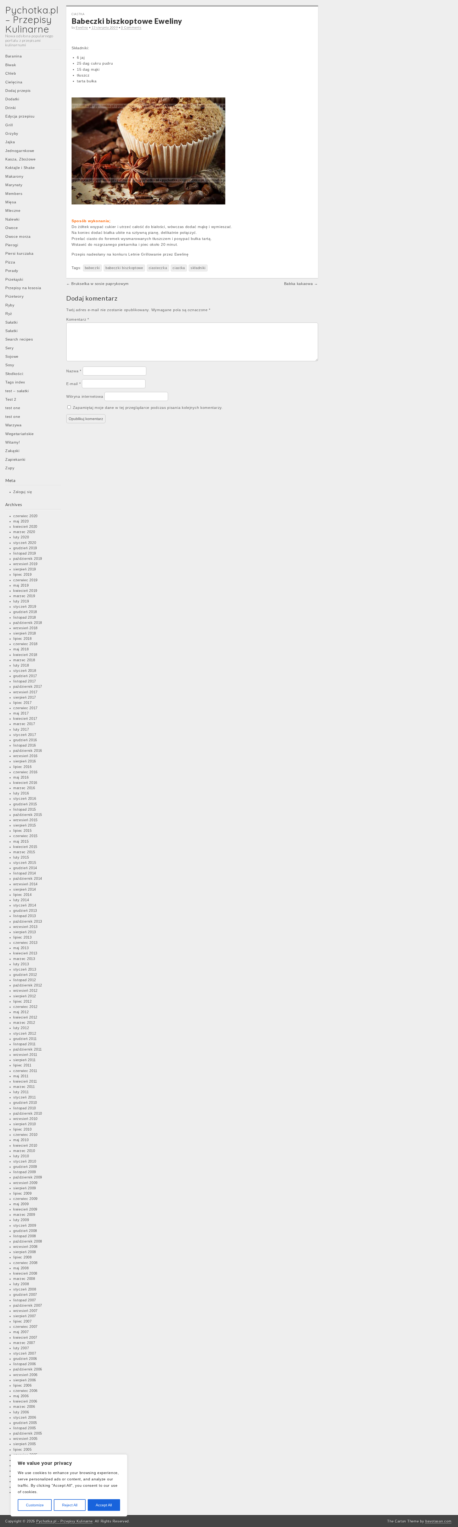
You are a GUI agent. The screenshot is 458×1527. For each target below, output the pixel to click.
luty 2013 (21, 964)
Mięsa (10, 202)
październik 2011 (27, 1049)
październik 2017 (27, 687)
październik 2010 (27, 1113)
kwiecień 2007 (25, 1338)
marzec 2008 (24, 1279)
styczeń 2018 (24, 671)
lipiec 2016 (22, 767)
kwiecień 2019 (25, 591)
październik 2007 (27, 1305)
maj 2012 (21, 1012)
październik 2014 (27, 879)
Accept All (104, 1505)
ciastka (179, 268)
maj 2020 (21, 521)
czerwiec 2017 (25, 708)
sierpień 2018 (24, 633)
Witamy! (12, 442)
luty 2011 (21, 1092)
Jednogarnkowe (19, 151)
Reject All (69, 1505)
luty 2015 (21, 857)
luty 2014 (21, 900)
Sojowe (12, 356)
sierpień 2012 (24, 996)
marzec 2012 (24, 1023)
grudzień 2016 (25, 740)
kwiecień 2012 (25, 1017)
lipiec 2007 (22, 1321)
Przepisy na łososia (23, 288)
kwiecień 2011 (25, 1081)
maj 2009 (21, 1204)
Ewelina (82, 27)
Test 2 (10, 399)
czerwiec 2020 (25, 516)
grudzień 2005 (25, 1423)
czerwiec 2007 (25, 1327)
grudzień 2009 (25, 1167)
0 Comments (131, 27)
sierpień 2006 (24, 1380)
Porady (11, 271)
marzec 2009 (24, 1215)
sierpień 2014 (24, 889)
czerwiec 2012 (25, 1007)
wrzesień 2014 (25, 884)
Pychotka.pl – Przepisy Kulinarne (32, 19)
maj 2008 (21, 1268)
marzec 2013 (24, 959)
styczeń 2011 (24, 1097)
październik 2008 (27, 1241)
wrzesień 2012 (25, 991)
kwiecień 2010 (25, 1146)
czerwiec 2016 (25, 772)
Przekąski (14, 279)
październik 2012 (27, 985)
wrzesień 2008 (25, 1247)
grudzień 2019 (25, 548)
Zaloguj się (22, 492)
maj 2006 (21, 1396)
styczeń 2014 (24, 905)
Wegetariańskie (19, 434)
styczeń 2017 (24, 735)
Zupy (10, 468)
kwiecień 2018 (25, 655)
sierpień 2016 (24, 761)
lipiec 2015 (22, 831)
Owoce (11, 228)
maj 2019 (21, 585)
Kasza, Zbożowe (20, 159)
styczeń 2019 (24, 607)
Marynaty (14, 185)
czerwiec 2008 (25, 1263)
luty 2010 (21, 1156)
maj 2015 (21, 841)
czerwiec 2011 (25, 1071)
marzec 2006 (24, 1407)
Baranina (13, 56)
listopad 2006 (24, 1364)
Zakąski (12, 451)
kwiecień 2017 (25, 719)
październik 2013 (27, 921)
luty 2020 (21, 537)
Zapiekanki (15, 459)
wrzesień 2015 (25, 820)
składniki (198, 268)
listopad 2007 (24, 1300)
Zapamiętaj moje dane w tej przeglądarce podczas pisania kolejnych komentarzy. (148, 407)
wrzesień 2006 (25, 1375)
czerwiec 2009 (25, 1199)
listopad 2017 (24, 681)
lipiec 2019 (22, 575)
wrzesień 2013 (25, 927)
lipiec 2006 (22, 1385)
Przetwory (14, 296)
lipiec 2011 (22, 1065)
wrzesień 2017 (25, 692)
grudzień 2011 (25, 1039)
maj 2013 (21, 948)
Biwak (10, 65)
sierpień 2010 (24, 1124)
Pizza (10, 262)
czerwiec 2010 (25, 1135)
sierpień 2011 (24, 1060)
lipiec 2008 (22, 1257)
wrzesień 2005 (25, 1439)
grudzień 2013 (25, 911)
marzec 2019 (24, 596)
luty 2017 (21, 729)
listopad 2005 (24, 1428)
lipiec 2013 (22, 937)
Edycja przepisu (20, 116)
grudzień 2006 (25, 1359)
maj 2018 (21, 649)
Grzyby (11, 133)
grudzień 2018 (25, 612)
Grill (9, 125)
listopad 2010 (24, 1108)
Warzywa (13, 425)
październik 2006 (27, 1369)
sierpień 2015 (24, 825)
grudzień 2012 (25, 975)
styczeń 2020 (24, 543)
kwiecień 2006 (25, 1401)
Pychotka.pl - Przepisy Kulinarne (64, 1521)
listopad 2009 (24, 1172)
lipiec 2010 (22, 1129)
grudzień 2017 (25, 676)
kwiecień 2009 (25, 1209)
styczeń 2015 (24, 863)
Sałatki (11, 322)
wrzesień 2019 (25, 564)
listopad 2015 (24, 809)
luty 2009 (21, 1220)
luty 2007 (21, 1348)
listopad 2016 (24, 745)
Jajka (10, 142)
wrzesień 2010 (25, 1119)
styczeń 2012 (24, 1033)
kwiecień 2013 (25, 953)
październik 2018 (27, 623)
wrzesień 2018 (25, 628)
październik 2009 (27, 1177)
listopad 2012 (24, 980)
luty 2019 (21, 601)
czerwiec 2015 (25, 836)
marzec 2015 (24, 852)
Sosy (9, 365)
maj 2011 (21, 1076)
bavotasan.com (438, 1521)
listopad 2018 (24, 617)
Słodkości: (14, 374)
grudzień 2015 (25, 804)
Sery (9, 348)
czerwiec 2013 (25, 943)
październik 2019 (27, 559)
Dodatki (12, 99)
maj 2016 (21, 777)
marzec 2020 (24, 532)
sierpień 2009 (24, 1188)
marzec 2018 (24, 660)
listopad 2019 (24, 553)
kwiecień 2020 (25, 527)
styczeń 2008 (24, 1289)
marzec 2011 (24, 1087)
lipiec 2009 (22, 1193)
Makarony (14, 176)
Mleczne (13, 210)
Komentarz (77, 319)
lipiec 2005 (22, 1450)
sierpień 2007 (24, 1316)
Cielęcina (13, 82)
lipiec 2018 (22, 639)
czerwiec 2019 (25, 580)
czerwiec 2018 (25, 644)
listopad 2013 (24, 916)
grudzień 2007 (25, 1295)
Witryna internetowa (84, 396)
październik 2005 (27, 1433)
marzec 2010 (24, 1151)
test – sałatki (17, 391)
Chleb (10, 73)
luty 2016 (21, 793)
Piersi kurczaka (19, 253)
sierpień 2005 (24, 1444)
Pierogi (11, 245)
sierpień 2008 (24, 1252)
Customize (35, 1505)
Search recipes (19, 339)
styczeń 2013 (24, 969)
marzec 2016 (24, 788)
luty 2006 (21, 1412)
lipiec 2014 (22, 895)
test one (12, 408)
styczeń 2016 (24, 799)
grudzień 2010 (25, 1103)
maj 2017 (21, 713)
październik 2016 (27, 751)
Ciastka (78, 14)
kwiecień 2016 (25, 783)
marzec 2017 (24, 724)
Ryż (8, 313)
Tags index (15, 382)
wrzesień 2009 (25, 1183)
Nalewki (12, 219)
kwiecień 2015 (25, 847)
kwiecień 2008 (25, 1273)
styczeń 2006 (24, 1417)
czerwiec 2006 (25, 1391)
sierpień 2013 (24, 932)
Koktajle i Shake (20, 168)
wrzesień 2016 (25, 756)
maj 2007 (21, 1332)
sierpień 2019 (24, 569)
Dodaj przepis (18, 90)
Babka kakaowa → (301, 284)
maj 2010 (21, 1140)
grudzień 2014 (25, 868)
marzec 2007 (24, 1343)
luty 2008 (21, 1284)
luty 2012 (21, 1028)
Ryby (10, 305)
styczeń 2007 (24, 1353)
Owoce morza (18, 236)
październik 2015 (27, 815)
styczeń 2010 (24, 1161)
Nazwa (73, 371)
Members (14, 193)
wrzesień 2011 (25, 1055)
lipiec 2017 (22, 703)
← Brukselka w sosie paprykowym (97, 284)
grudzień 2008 (25, 1231)
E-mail (73, 384)
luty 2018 (21, 665)
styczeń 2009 (24, 1225)
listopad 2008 (24, 1236)
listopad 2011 (24, 1044)
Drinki (10, 108)
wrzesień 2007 (25, 1311)
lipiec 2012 (22, 1001)
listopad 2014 (24, 873)
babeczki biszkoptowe (124, 268)
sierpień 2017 (24, 697)
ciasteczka (158, 268)
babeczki (92, 268)
